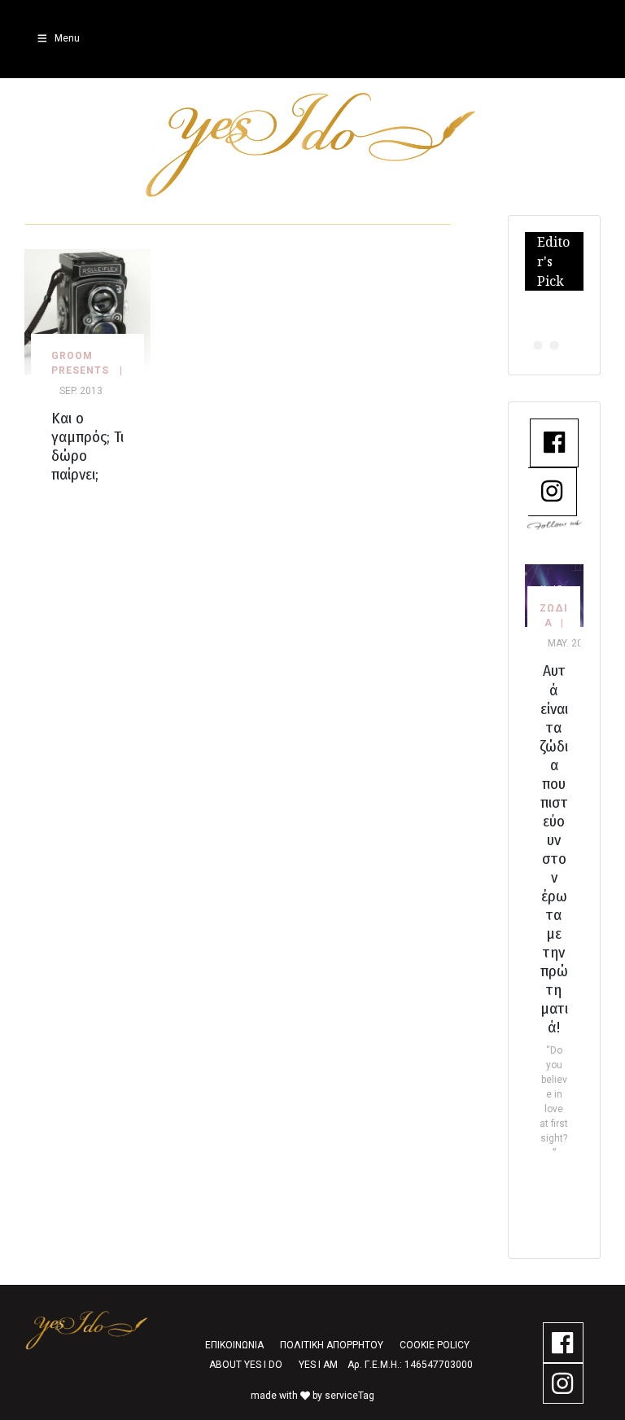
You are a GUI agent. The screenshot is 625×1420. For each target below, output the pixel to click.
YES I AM (318, 1364)
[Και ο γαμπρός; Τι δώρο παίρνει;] (87, 310)
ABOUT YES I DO (245, 1364)
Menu (67, 38)
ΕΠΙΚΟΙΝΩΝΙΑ (234, 1345)
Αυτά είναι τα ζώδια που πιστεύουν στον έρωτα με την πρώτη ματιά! (554, 849)
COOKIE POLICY (435, 1345)
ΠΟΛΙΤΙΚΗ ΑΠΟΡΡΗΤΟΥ (331, 1345)
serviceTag (349, 1395)
